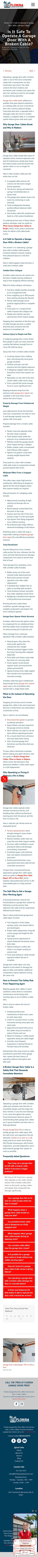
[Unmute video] (25, 1531)
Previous (8, 71)
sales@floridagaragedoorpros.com (21, 1474)
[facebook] (16, 1404)
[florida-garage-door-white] (19, 1416)
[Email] (21, 1318)
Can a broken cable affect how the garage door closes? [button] (17, 1246)
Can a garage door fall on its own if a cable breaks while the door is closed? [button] (18, 1201)
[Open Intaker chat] (16, 1556)
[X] (11, 1316)
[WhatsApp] (23, 1316)
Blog (19, 1458)
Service (19, 1456)
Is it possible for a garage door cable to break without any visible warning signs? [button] (18, 1257)
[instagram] (22, 1404)
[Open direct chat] (32, 1510)
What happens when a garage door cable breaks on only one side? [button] (17, 1213)
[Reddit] (15, 1316)
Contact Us (19, 1461)
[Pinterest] (31, 1316)
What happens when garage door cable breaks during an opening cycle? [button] (18, 1236)
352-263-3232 (19, 1399)
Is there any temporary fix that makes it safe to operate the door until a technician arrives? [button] (19, 1293)
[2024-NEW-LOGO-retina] (13, 2)
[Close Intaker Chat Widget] (35, 1510)
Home (6, 23)
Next (31, 71)
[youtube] (24, 1441)
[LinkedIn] (19, 1316)
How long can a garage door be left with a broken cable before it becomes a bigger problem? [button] (18, 1167)
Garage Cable (13, 49)
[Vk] (7, 1318)
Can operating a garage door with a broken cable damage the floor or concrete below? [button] (19, 1281)
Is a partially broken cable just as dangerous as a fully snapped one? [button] (17, 1224)
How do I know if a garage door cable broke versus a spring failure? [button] (19, 1269)
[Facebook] (7, 1316)
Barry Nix (6, 47)
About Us (19, 1453)
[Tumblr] (27, 1316)
